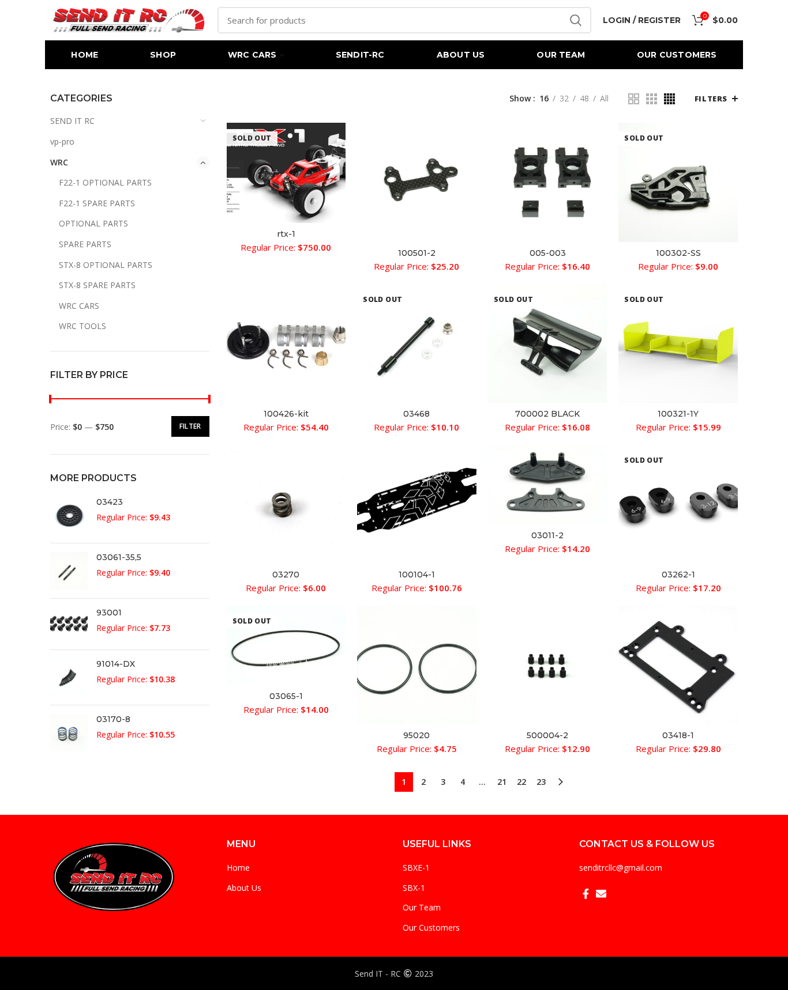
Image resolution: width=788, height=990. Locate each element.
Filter (190, 426)
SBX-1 (414, 887)
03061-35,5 (118, 557)
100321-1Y (678, 414)
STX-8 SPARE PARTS (97, 284)
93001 (109, 612)
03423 (109, 502)
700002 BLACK (547, 414)
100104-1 (417, 574)
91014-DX (115, 664)
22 (521, 781)
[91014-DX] (69, 677)
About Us (244, 887)
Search (575, 20)
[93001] (69, 624)
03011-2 (547, 535)
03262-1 (678, 574)
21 (501, 781)
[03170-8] (69, 732)
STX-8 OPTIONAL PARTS (105, 264)
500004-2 (547, 735)
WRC (59, 162)
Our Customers (431, 927)
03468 (416, 414)
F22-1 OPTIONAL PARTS (105, 182)
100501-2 (417, 253)
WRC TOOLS (82, 325)
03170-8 (113, 719)
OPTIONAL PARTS (93, 223)
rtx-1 (286, 234)
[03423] (69, 515)
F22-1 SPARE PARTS (97, 203)
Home (238, 867)
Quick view (336, 141)
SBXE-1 (416, 867)
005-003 (548, 253)
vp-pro (62, 141)
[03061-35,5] (69, 571)
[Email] (601, 893)
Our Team (422, 907)
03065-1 (286, 696)
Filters (711, 98)
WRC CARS (79, 305)
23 (541, 781)
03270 (285, 574)
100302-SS (678, 253)
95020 (416, 735)
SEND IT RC (72, 120)
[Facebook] (585, 893)
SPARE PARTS (85, 244)
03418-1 (678, 735)
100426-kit (286, 414)
